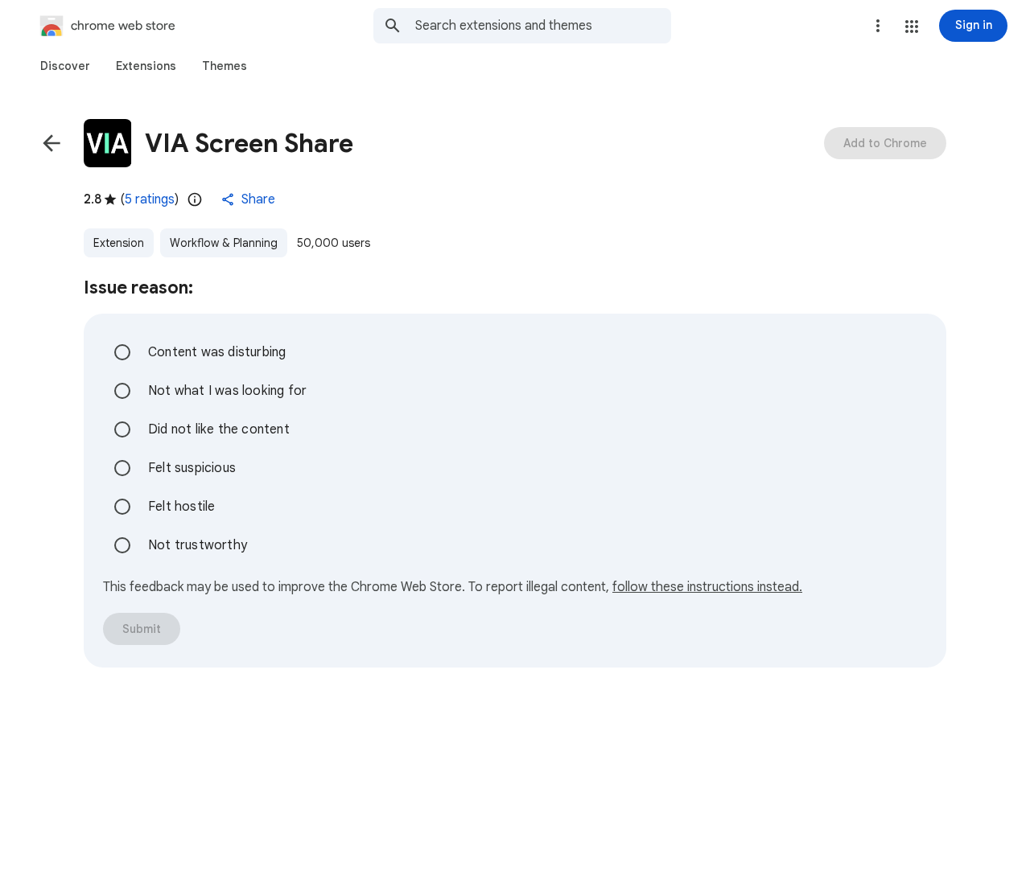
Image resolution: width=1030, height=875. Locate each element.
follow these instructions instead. (707, 587)
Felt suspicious (192, 468)
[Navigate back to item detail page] (51, 143)
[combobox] (543, 25)
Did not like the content (219, 429)
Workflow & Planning (224, 243)
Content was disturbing (217, 352)
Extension (118, 243)
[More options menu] (878, 26)
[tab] (65, 65)
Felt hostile (181, 507)
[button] (912, 26)
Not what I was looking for (227, 391)
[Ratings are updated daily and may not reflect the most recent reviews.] (195, 199)
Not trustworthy (197, 545)
